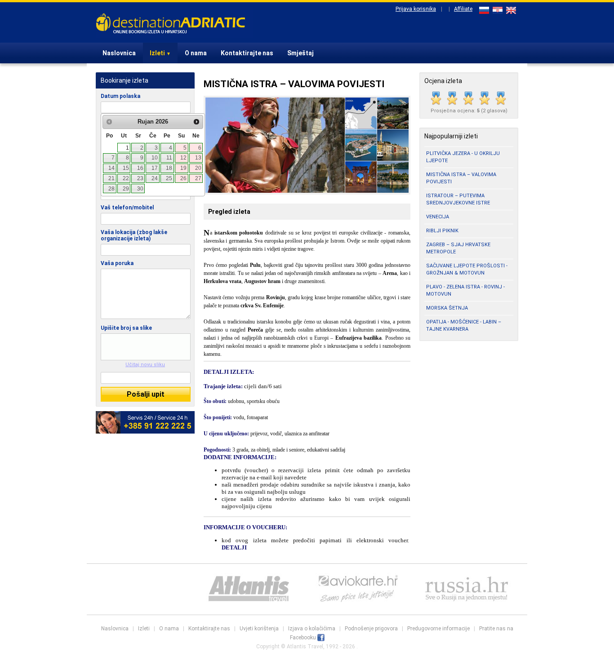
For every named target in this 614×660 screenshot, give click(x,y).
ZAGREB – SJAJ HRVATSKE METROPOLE (458, 248)
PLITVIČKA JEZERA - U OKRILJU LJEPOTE (463, 157)
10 (154, 158)
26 (183, 178)
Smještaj (300, 53)
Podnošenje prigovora (371, 628)
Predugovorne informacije (438, 628)
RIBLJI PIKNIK (442, 231)
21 (111, 178)
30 (140, 189)
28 (111, 189)
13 (198, 158)
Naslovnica (119, 53)
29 (126, 189)
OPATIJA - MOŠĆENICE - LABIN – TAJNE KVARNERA (463, 325)
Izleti (160, 53)
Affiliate (463, 9)
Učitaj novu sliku (145, 365)
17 (154, 168)
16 (140, 168)
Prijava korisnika (416, 9)
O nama (196, 53)
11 (169, 158)
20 (198, 168)
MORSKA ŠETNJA (447, 308)
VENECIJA (437, 217)
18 (169, 168)
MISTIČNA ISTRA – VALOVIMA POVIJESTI (461, 178)
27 (198, 178)
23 (140, 178)
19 (183, 168)
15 (126, 168)
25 (169, 178)
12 (183, 158)
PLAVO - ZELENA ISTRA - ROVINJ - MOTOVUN (465, 290)
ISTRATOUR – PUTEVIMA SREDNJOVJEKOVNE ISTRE (458, 199)
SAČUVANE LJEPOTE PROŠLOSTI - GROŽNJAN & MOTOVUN (466, 269)
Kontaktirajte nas (247, 53)
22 (126, 178)
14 (111, 168)
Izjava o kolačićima (311, 628)
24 (154, 178)
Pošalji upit (146, 394)
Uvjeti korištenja (259, 628)
